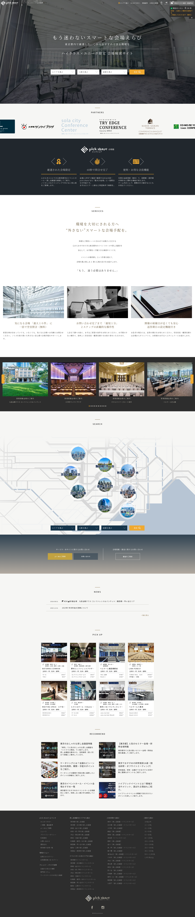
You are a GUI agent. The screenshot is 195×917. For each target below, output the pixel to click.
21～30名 (148, 828)
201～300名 (149, 848)
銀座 (109, 831)
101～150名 (149, 841)
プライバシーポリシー (48, 835)
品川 (109, 844)
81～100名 (149, 838)
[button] (89, 406)
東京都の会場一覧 (46, 848)
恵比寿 (110, 864)
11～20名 (148, 825)
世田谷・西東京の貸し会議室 (80, 851)
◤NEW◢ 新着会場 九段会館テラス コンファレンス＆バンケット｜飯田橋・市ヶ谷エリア (92, 601)
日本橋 (110, 825)
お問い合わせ (85, 556)
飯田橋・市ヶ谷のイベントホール (82, 882)
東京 (109, 822)
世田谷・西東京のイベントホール (82, 889)
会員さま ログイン (47, 856)
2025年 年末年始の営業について (69, 608)
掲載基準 (145, 3)
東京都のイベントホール (79, 860)
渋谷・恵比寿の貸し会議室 (79, 835)
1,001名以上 (149, 857)
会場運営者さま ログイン (49, 860)
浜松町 (110, 838)
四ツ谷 (110, 870)
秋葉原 (110, 873)
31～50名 (148, 831)
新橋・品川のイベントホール (80, 866)
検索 (136, 72)
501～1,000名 (150, 854)
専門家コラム (45, 872)
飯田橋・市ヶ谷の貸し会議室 (80, 844)
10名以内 (148, 822)
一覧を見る (145, 615)
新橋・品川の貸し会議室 (79, 828)
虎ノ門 (110, 848)
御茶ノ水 (111, 877)
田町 (109, 841)
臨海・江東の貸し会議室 (79, 848)
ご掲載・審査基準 (46, 825)
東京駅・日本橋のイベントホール (82, 863)
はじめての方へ (135, 3)
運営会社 (43, 844)
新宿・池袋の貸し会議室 (79, 838)
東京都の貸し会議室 (77, 822)
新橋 (109, 835)
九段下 (110, 883)
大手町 (110, 828)
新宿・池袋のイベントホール (80, 876)
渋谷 (109, 861)
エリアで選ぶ (124, 3)
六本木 (110, 857)
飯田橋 (110, 880)
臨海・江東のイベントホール (80, 886)
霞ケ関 (110, 851)
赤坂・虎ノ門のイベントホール (81, 869)
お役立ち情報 (154, 3)
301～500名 (149, 851)
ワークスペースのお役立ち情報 (51, 875)
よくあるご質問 (60, 556)
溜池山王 (111, 854)
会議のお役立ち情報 (47, 869)
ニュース (43, 831)
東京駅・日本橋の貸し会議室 (80, 825)
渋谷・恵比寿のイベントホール (81, 873)
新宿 (109, 867)
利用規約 (43, 838)
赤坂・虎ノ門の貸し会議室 (79, 831)
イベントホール (127, 822)
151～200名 (149, 844)
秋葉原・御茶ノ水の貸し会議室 (81, 841)
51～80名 (148, 835)
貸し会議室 (116, 822)
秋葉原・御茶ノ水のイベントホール (83, 879)
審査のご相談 (127, 556)
